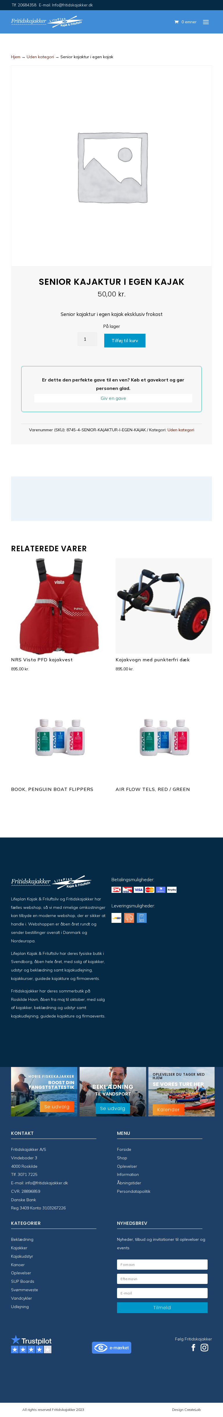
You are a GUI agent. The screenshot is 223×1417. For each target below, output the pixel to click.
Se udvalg (57, 1106)
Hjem (15, 56)
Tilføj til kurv (125, 340)
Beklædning (22, 1239)
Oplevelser (127, 1166)
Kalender (168, 1109)
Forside (124, 1149)
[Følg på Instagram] (204, 1347)
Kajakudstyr (22, 1256)
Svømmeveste (24, 1289)
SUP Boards (22, 1281)
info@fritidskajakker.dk (46, 1182)
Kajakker (19, 1247)
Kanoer (18, 1264)
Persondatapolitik (133, 1191)
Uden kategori (40, 56)
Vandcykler (21, 1298)
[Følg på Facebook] (193, 1348)
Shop (122, 1157)
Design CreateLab (186, 1409)
